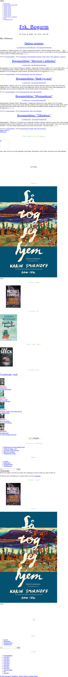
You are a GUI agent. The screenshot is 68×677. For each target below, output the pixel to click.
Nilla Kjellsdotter (6, 389)
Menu (2, 1)
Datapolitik (37, 476)
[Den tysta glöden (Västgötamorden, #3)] (2, 418)
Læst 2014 (7, 9)
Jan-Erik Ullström (7, 422)
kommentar (48, 47)
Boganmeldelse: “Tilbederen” (34, 115)
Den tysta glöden (4, 421)
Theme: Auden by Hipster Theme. (28, 676)
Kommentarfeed (8, 464)
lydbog (48, 56)
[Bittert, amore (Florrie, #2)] (2, 396)
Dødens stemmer (34, 43)
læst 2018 (7, 14)
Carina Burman (6, 401)
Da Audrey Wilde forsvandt (11, 450)
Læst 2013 (7, 7)
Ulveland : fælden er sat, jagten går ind (11, 411)
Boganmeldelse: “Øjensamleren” (34, 96)
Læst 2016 (7, 11)
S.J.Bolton (63, 56)
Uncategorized (10, 56)
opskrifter (8, 19)
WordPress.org (8, 466)
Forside (7, 3)
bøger (31, 128)
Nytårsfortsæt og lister (10, 453)
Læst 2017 (7, 13)
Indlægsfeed (7, 463)
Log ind (6, 461)
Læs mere (25, 53)
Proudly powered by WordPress (9, 676)
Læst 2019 (7, 15)
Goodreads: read (8, 374)
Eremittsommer (4, 433)
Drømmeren (3, 388)
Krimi (43, 56)
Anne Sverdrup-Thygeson (9, 434)
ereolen (39, 56)
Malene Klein (5, 413)
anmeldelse (23, 56)
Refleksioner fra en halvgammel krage (14, 447)
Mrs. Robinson (55, 56)
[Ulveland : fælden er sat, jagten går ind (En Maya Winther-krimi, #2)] (2, 408)
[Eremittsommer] (2, 430)
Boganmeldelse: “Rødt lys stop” (34, 78)
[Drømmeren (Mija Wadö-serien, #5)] (2, 384)
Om (5, 18)
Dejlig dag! (3, 132)
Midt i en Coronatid (9, 452)
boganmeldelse (32, 56)
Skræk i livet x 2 (4, 130)
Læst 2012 (7, 6)
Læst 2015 (7, 10)
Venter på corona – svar (10, 449)
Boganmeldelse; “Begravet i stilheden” (34, 61)
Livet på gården (10, 17)
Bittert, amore (4, 399)
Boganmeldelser (10, 5)
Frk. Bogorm (34, 27)
